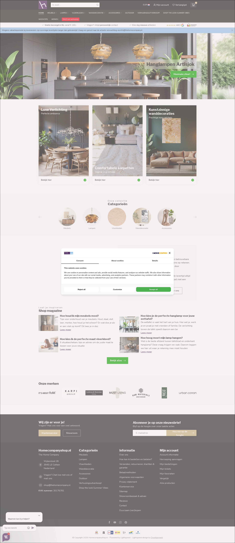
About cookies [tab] (117, 261)
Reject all (81, 289)
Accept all (153, 289)
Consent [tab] (79, 261)
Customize (117, 289)
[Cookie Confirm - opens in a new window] (160, 253)
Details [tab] (155, 261)
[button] (169, 253)
